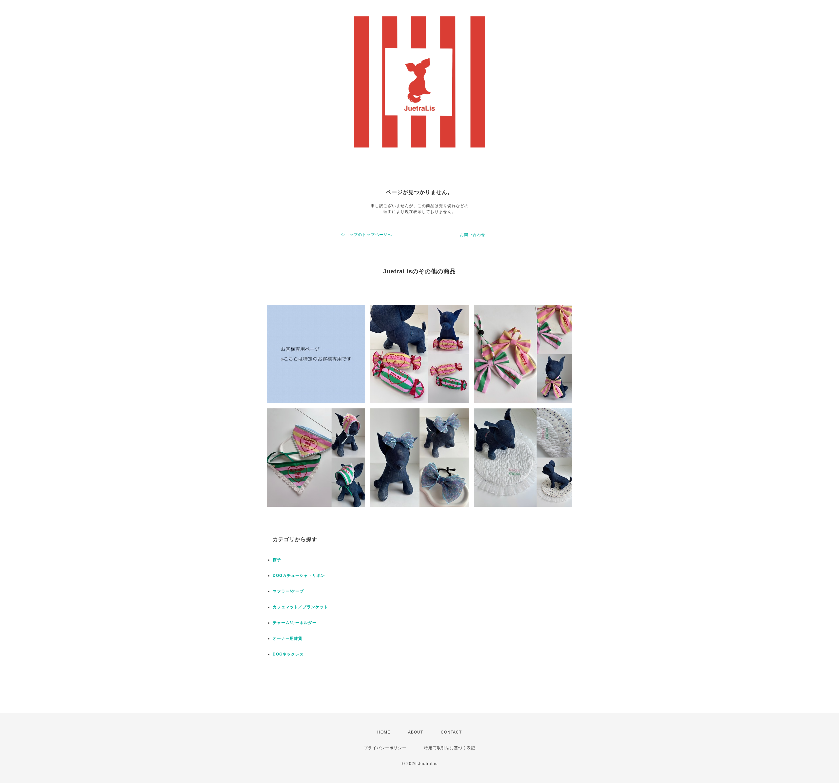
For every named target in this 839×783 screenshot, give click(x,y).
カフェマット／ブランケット (300, 607)
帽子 (277, 560)
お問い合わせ (472, 234)
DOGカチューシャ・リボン (299, 575)
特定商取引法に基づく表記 (449, 748)
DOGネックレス (288, 654)
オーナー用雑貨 (287, 638)
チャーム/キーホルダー (295, 622)
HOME (383, 732)
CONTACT (451, 732)
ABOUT (415, 732)
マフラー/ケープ (288, 591)
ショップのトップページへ (366, 234)
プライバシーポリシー (385, 748)
